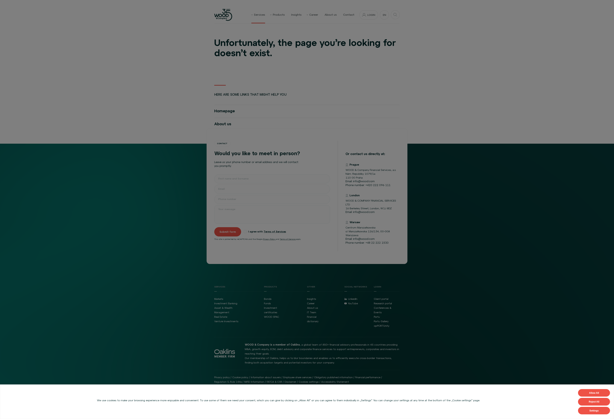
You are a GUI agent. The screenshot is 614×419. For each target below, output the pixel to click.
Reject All (594, 401)
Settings (594, 410)
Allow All (594, 392)
